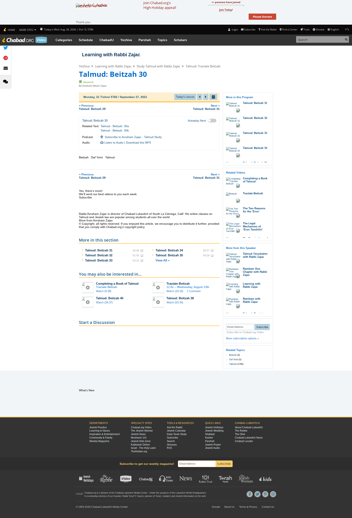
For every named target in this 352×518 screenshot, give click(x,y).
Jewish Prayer (213, 444)
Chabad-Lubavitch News (249, 437)
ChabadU (106, 40)
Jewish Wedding (214, 430)
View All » (163, 260)
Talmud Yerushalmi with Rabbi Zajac (255, 255)
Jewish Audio (212, 448)
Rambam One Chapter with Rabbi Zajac (255, 271)
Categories (63, 40)
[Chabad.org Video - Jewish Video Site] (24, 40)
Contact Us (268, 506)
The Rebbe (241, 430)
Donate (320, 29)
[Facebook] (250, 494)
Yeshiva (126, 40)
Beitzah (233, 355)
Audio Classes (166, 478)
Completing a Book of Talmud (117, 283)
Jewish (179, 496)
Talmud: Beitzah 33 (98, 260)
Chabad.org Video (141, 427)
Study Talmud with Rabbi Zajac (158, 66)
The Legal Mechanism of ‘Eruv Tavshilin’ (253, 226)
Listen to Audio (113, 142)
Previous (92, 107)
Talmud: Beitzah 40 (109, 298)
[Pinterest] (265, 494)
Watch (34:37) (104, 302)
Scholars (180, 40)
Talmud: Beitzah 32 (98, 255)
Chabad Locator (244, 441)
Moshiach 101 (139, 437)
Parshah (144, 40)
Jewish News (138, 434)
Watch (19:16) (174, 291)
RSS (169, 448)
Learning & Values (99, 430)
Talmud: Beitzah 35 (169, 255)
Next (206, 107)
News (186, 478)
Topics (162, 40)
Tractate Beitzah (178, 283)
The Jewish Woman (142, 430)
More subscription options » (242, 338)
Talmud (232, 364)
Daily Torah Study (177, 434)
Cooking (206, 478)
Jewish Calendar (176, 430)
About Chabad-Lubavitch (249, 427)
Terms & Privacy (248, 506)
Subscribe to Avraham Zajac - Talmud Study (133, 137)
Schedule (86, 40)
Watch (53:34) (174, 302)
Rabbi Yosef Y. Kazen (133, 496)
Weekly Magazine (99, 441)
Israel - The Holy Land (143, 448)
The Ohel (240, 434)
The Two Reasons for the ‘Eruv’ (254, 210)
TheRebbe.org (139, 451)
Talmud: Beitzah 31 (98, 250)
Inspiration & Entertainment (104, 434)
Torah (158, 496)
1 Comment (194, 291)
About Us (229, 506)
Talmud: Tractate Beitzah (203, 66)
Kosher (209, 437)
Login (234, 29)
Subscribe (172, 437)
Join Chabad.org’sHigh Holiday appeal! (159, 5)
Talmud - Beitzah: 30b (114, 130)
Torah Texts (225, 478)
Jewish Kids (265, 478)
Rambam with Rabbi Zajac (251, 300)
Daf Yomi (233, 359)
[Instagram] (273, 494)
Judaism (166, 496)
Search (171, 441)
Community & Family (100, 437)
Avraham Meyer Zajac (94, 85)
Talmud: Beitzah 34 (169, 250)
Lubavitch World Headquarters (191, 493)
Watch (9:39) (103, 291)
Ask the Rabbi (268, 29)
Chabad (119, 493)
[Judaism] (9, 30)
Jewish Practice (98, 427)
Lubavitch (128, 493)
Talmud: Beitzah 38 (180, 298)
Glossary (172, 444)
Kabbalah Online (140, 444)
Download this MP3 (138, 142)
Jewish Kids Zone (141, 441)
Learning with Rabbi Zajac (111, 54)
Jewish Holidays (214, 427)
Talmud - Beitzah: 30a (114, 126)
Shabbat (210, 434)
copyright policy (134, 227)
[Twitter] (257, 494)
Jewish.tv (126, 478)
